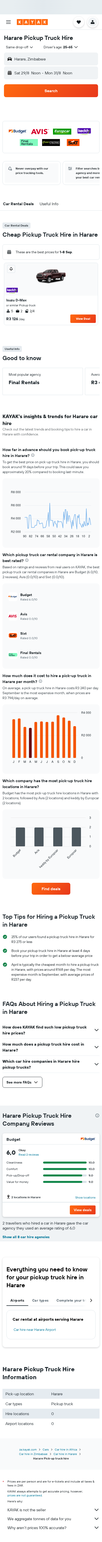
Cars (46, 1449)
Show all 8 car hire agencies (26, 1237)
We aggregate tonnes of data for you (39, 1518)
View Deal (83, 318)
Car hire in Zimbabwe (33, 1454)
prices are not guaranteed (24, 1495)
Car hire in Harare (65, 1454)
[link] (51, 889)
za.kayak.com (28, 1449)
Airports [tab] (17, 1300)
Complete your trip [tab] (72, 1300)
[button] (8, 22)
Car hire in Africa (66, 1449)
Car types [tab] (40, 1300)
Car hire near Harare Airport (35, 1329)
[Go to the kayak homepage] (32, 22)
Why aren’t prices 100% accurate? (36, 1527)
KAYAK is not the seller (26, 1509)
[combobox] (20, 47)
